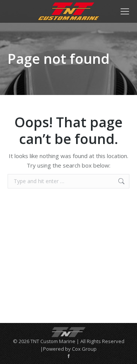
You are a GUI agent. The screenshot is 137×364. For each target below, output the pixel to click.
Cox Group (84, 348)
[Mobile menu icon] (124, 11)
